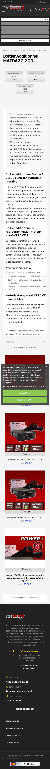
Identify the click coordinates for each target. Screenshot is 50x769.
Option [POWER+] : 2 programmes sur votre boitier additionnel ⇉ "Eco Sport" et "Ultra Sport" (25, 578)
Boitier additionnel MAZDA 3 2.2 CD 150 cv (25, 517)
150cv (14, 79)
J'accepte (25, 392)
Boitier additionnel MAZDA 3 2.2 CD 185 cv (25, 459)
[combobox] (25, 19)
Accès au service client (19, 691)
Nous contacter (25, 708)
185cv (35, 79)
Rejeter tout (25, 399)
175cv (25, 91)
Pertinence (25, 342)
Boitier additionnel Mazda (27, 334)
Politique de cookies (12, 386)
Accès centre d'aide (17, 681)
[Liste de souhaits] (41, 10)
